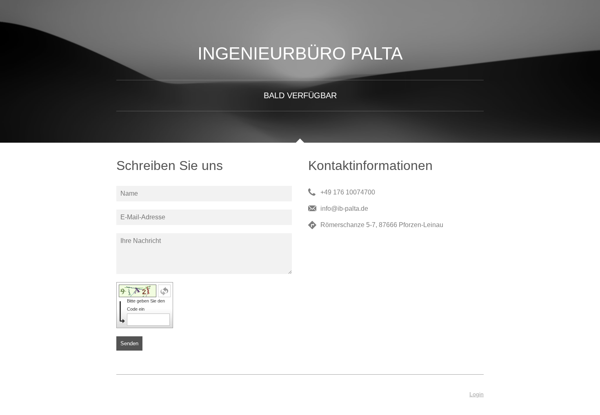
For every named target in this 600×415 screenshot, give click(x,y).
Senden (129, 343)
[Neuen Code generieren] (164, 291)
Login (476, 394)
